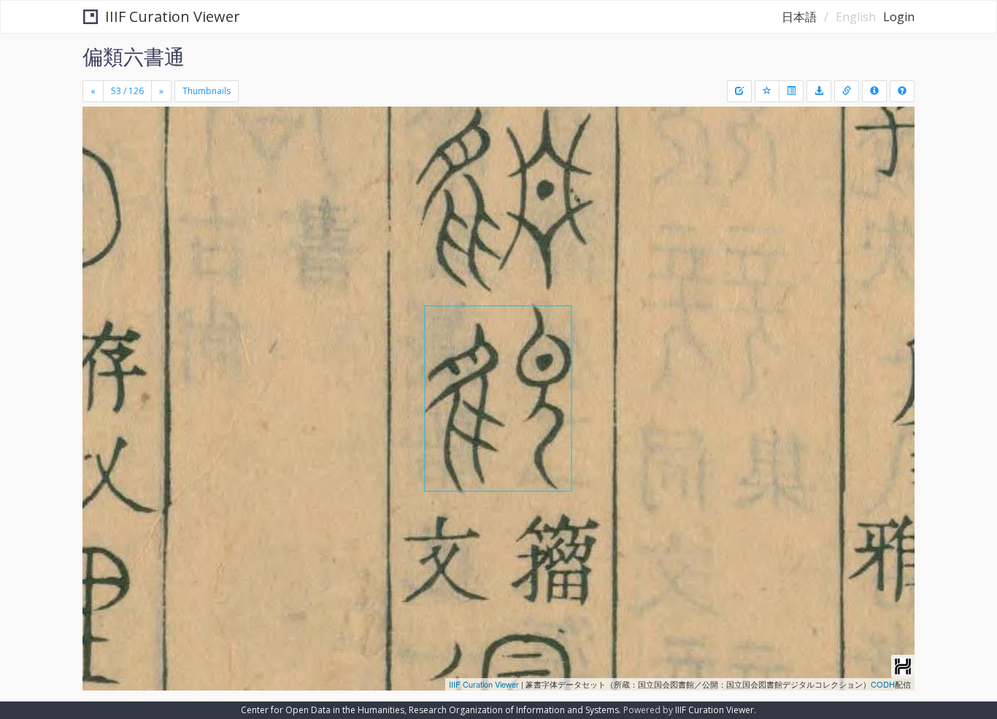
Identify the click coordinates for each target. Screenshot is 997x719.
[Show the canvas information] (846, 91)
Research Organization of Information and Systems (514, 710)
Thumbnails (206, 91)
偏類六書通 (133, 56)
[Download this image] (819, 91)
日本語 (799, 17)
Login (899, 17)
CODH (883, 684)
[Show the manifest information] (874, 91)
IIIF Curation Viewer (172, 16)
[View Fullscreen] (99, 168)
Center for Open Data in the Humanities (322, 710)
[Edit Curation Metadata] (739, 91)
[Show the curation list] (791, 91)
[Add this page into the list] (767, 91)
